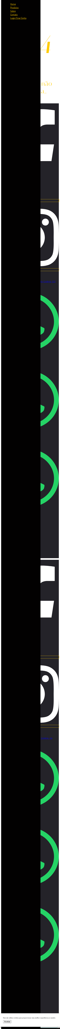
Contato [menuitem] (14, 14)
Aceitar (7, 1022)
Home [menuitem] (13, 4)
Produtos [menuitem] (14, 7)
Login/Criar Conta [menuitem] (18, 18)
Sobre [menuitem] (13, 11)
